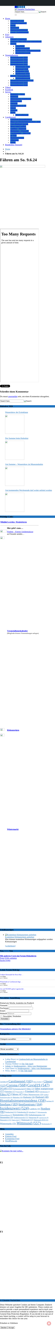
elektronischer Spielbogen (20, 99)
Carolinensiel (10, 117)
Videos (8, 87)
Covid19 (38, 1085)
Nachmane (4, 1008)
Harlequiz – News (17, 94)
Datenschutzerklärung (19, 30)
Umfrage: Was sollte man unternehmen (26, 41)
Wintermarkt (13, 829)
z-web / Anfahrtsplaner (19, 32)
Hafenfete (18, 1097)
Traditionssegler (21, 1117)
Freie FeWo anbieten (8, 958)
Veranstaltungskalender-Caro (22, 80)
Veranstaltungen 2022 (19, 64)
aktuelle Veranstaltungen (20, 76)
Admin (8, 1066)
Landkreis (34, 1109)
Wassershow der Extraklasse (16, 412)
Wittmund (29, 1123)
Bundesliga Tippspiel (13, 145)
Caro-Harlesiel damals (19, 124)
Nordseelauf (11, 1112)
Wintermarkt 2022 (22, 67)
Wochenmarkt (46, 1124)
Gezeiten (13, 110)
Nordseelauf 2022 (22, 74)
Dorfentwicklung (17, 138)
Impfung (9, 1104)
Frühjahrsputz (44, 1091)
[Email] (16, 7)
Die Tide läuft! (27, 1064)
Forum (13, 25)
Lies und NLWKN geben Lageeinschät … (12, 989)
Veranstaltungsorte (22, 78)
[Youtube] (20, 7)
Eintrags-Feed (10, 1136)
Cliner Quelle (38, 1081)
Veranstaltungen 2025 (19, 57)
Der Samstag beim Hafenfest (16, 438)
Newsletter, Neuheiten (12, 1016)
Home (7, 18)
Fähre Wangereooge (33, 1094)
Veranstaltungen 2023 (19, 62)
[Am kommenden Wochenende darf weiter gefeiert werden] (14, 502)
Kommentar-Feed (12, 1139)
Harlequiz (14, 96)
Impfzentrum (30, 1104)
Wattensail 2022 (21, 69)
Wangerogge (33, 1117)
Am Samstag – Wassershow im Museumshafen (24, 464)
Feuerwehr (20, 1091)
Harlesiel (42, 1097)
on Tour (13, 135)
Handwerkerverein (22, 53)
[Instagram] (18, 7)
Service (8, 92)
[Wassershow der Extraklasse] (14, 424)
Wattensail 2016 (41, 1120)
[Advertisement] (27, 1198)
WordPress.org (11, 1141)
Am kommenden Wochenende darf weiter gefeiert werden (28, 490)
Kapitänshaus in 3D (18, 106)
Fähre (5, 1094)
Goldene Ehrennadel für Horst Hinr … (11, 975)
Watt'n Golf (16, 1120)
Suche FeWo (5, 960)
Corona (16, 1085)
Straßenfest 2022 (22, 71)
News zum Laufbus (18, 126)
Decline (4, 1328)
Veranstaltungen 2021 (19, 83)
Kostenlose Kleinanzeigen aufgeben (19, 937)
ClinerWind (20, 46)
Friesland (32, 1091)
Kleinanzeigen (16, 101)
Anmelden (9, 1134)
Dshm (30, 1089)
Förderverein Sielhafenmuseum (28, 51)
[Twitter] (22, 7)
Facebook (9, 90)
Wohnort (3, 1013)
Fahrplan (10, 1092)
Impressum (14, 28)
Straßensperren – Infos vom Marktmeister (30, 1066)
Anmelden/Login (17, 21)
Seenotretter (20, 1114)
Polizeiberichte (22, 1112)
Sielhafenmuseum (37, 1115)
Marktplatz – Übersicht (19, 131)
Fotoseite (14, 103)
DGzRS (6, 1088)
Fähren (13, 108)
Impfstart (50, 1101)
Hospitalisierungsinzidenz (23, 1100)
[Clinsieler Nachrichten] (25, 9)
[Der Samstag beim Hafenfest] (14, 450)
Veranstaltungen (11, 55)
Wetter (12, 113)
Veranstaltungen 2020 (19, 85)
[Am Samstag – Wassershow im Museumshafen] (14, 476)
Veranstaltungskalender (17, 631)
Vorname (3, 1005)
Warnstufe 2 (5, 1120)
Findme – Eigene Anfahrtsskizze (20, 532)
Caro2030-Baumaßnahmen (21, 119)
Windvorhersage (22, 115)
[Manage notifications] (49, 1323)
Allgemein (9, 37)
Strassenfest (6, 1117)
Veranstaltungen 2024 (19, 60)
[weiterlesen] (10, 946)
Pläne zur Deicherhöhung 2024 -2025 (25, 122)
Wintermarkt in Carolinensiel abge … (11, 982)
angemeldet (12, 396)
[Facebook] (24, 7)
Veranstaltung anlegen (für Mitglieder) (15, 1029)
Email (2, 1011)
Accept (11, 1328)
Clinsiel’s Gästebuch (18, 23)
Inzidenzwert (14, 1108)
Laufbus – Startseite (18, 129)
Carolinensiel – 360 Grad (20, 133)
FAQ (7, 35)
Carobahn (4, 1082)
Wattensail (27, 1120)
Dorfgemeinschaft (22, 48)
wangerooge (43, 1117)
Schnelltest (33, 1112)
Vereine (13, 44)
